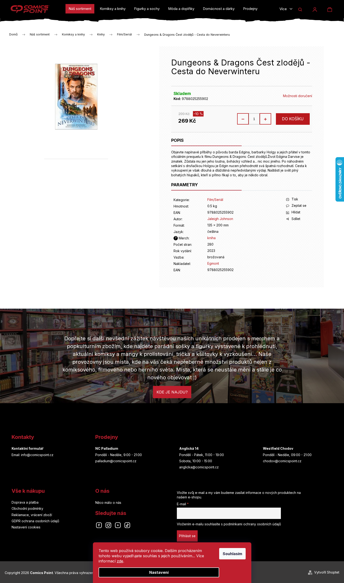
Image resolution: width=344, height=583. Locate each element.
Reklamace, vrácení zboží (32, 515)
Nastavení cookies (26, 527)
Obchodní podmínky (27, 508)
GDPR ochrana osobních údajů (35, 521)
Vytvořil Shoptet (326, 572)
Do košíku (293, 119)
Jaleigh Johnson (220, 219)
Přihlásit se (187, 536)
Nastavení (159, 572)
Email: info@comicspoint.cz (32, 455)
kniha (211, 238)
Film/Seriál (215, 200)
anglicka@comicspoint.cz (199, 467)
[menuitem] (79, 8)
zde (120, 561)
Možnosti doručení (297, 96)
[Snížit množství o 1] (243, 119)
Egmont (213, 263)
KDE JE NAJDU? (172, 392)
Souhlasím (232, 553)
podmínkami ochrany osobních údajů (252, 524)
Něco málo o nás (108, 503)
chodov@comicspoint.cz (282, 461)
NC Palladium (106, 448)
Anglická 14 (189, 448)
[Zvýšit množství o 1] (265, 119)
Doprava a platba (25, 502)
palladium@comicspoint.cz (115, 461)
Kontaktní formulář (28, 448)
